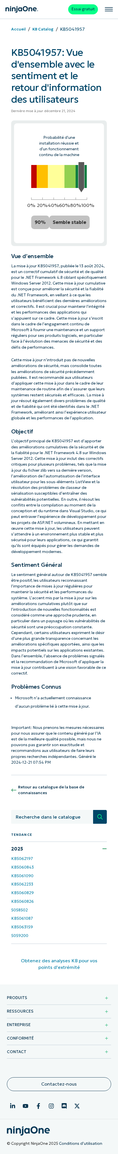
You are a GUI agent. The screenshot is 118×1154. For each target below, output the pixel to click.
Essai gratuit (83, 9)
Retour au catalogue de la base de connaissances (51, 790)
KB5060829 (22, 892)
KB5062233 (22, 884)
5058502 (19, 910)
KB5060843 (22, 867)
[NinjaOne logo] (21, 9)
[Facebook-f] (38, 1106)
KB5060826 (22, 901)
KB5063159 (22, 927)
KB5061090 (22, 875)
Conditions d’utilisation (80, 1143)
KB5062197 (22, 858)
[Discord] (64, 1106)
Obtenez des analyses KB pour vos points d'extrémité (59, 964)
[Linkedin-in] (12, 1106)
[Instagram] (51, 1106)
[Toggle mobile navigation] (108, 9)
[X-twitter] (77, 1106)
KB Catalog (43, 29)
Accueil (18, 29)
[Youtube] (25, 1106)
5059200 (19, 935)
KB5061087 (22, 918)
